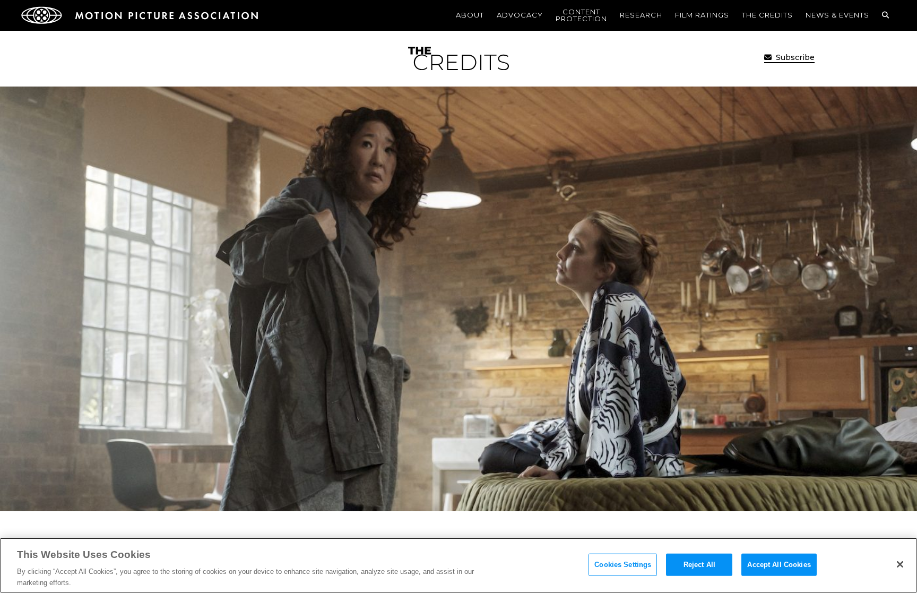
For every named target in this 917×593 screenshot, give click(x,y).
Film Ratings (702, 15)
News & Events (837, 15)
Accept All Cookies (778, 565)
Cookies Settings (622, 565)
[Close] (900, 564)
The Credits (767, 15)
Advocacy (520, 15)
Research (641, 15)
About (470, 15)
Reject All (699, 565)
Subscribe (794, 57)
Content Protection (581, 15)
